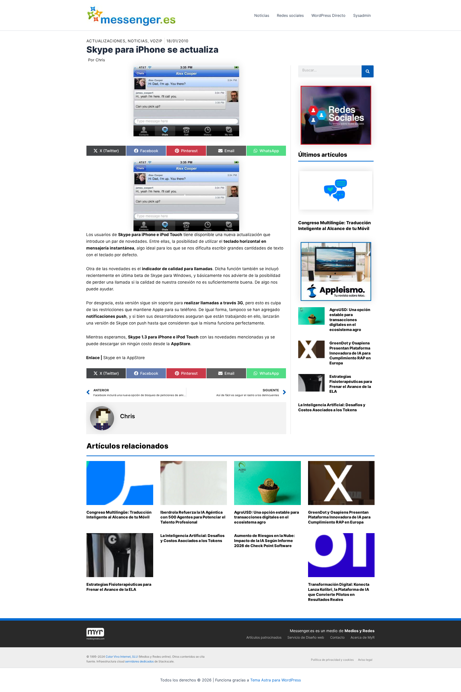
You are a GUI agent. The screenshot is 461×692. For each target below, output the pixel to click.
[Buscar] (368, 71)
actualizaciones (105, 40)
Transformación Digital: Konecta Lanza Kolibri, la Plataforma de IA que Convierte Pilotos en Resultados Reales (338, 592)
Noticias (137, 40)
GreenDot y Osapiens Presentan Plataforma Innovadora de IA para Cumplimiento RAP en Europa (350, 353)
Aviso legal (365, 659)
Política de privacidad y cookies (332, 659)
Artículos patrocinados (263, 637)
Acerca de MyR (363, 637)
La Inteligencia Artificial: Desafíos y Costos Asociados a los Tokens (331, 407)
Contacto (337, 637)
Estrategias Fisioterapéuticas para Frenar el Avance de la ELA (350, 384)
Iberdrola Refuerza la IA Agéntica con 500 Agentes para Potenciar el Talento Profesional (192, 517)
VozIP (156, 40)
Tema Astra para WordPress (275, 680)
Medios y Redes (360, 630)
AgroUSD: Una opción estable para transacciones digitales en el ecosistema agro (349, 319)
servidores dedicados (139, 661)
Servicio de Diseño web (305, 637)
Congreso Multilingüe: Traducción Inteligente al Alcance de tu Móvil (119, 515)
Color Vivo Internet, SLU (122, 656)
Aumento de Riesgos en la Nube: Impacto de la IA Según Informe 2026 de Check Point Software (264, 540)
